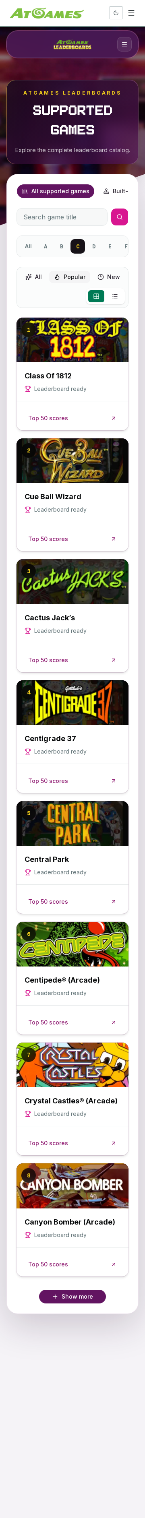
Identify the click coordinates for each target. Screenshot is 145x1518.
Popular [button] (74, 276)
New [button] (113, 276)
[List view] (114, 296)
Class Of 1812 (48, 376)
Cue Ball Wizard (53, 496)
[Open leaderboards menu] (124, 44)
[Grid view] (96, 296)
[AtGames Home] (47, 13)
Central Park (47, 859)
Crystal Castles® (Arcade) (71, 1101)
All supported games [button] (60, 191)
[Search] (119, 217)
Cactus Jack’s (50, 617)
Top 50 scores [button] (48, 418)
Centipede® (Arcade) (62, 980)
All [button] (38, 276)
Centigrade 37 (50, 738)
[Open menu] (131, 13)
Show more (77, 1296)
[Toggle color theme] (116, 12)
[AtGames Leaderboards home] (72, 44)
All (28, 246)
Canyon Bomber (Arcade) (70, 1222)
